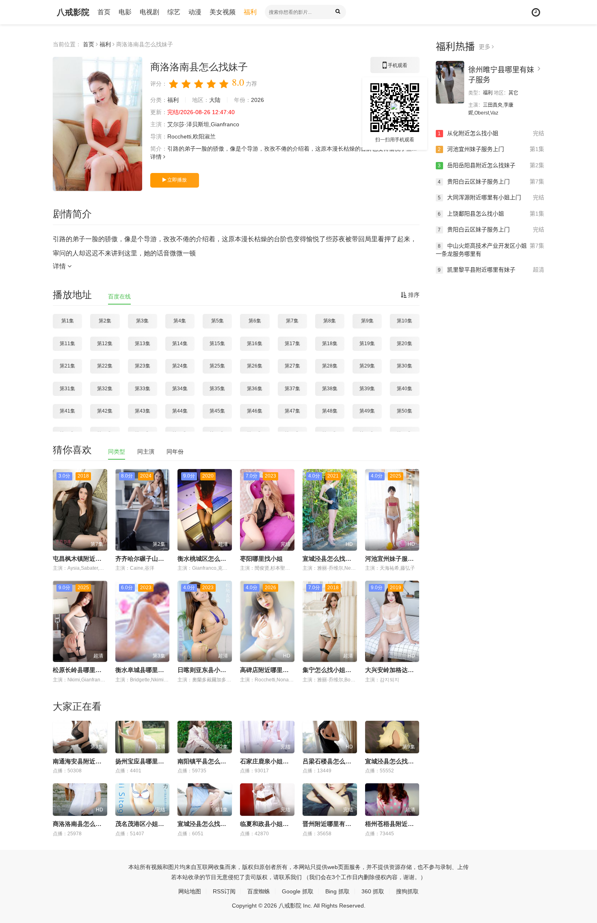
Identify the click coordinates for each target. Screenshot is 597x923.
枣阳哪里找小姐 (261, 558)
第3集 (142, 321)
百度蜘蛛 (258, 891)
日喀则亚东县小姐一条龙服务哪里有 (226, 669)
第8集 (329, 321)
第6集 (255, 321)
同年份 (175, 451)
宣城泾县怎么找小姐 (330, 558)
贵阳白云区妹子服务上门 (491, 181)
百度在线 (119, 296)
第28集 (329, 366)
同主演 (145, 451)
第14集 (180, 343)
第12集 (104, 343)
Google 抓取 (298, 891)
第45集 (217, 411)
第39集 (367, 388)
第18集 (329, 343)
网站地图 (189, 891)
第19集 (367, 343)
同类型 (116, 451)
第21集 (67, 366)
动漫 (194, 12)
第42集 (104, 411)
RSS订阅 (224, 891)
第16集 (254, 343)
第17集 (292, 343)
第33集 (142, 388)
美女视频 (223, 12)
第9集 (367, 321)
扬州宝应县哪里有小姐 (145, 761)
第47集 (292, 411)
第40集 (404, 388)
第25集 (217, 366)
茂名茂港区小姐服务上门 (148, 823)
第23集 (142, 366)
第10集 (404, 321)
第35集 (217, 388)
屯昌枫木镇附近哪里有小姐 (89, 558)
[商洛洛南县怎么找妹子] (97, 124)
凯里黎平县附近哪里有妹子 (491, 269)
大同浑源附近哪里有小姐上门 (491, 197)
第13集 (142, 343)
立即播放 (176, 180)
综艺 (173, 12)
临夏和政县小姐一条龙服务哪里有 (285, 823)
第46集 (254, 411)
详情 (156, 156)
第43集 (142, 411)
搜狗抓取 (407, 891)
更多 (485, 46)
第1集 (67, 321)
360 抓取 (372, 891)
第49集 (367, 411)
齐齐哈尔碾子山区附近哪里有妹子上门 (167, 558)
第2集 (105, 321)
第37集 (292, 388)
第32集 (104, 388)
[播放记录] (536, 12)
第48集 (329, 411)
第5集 (217, 321)
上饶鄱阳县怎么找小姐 (491, 213)
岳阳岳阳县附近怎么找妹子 (491, 165)
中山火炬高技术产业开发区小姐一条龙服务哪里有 (490, 249)
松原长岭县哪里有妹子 (83, 669)
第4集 (179, 321)
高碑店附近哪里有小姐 (270, 669)
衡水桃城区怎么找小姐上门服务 (220, 558)
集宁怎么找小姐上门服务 (336, 669)
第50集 (404, 411)
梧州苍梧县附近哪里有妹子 (401, 823)
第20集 (404, 343)
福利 (250, 12)
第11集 (67, 343)
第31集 (67, 388)
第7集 (292, 321)
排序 (413, 295)
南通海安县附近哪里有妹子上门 (95, 761)
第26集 (254, 366)
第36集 (254, 388)
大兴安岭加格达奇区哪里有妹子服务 (414, 669)
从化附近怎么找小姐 (491, 133)
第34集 (180, 388)
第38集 (329, 388)
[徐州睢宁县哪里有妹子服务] (450, 82)
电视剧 (149, 12)
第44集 (180, 411)
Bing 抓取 (337, 891)
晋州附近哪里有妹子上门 (336, 823)
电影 (125, 12)
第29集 (367, 366)
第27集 (292, 366)
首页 (103, 12)
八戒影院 (73, 12)
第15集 (217, 343)
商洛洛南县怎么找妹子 (83, 823)
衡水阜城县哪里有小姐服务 (151, 669)
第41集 (67, 411)
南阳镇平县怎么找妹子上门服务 (220, 761)
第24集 (180, 366)
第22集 (104, 366)
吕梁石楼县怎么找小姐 (333, 761)
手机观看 (394, 68)
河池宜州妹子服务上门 (395, 558)
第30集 (404, 366)
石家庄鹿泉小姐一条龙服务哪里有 (285, 761)
